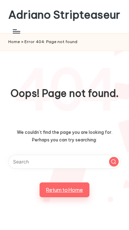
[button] (114, 162)
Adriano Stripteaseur (64, 15)
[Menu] (16, 31)
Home (14, 41)
